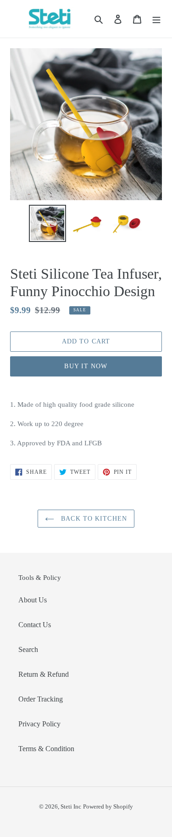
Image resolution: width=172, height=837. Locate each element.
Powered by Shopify (108, 806)
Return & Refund (43, 674)
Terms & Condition (46, 749)
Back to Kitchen (93, 518)
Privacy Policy (39, 724)
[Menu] (156, 19)
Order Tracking (40, 699)
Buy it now (85, 366)
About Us (32, 600)
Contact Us (34, 625)
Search (28, 649)
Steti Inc (71, 806)
